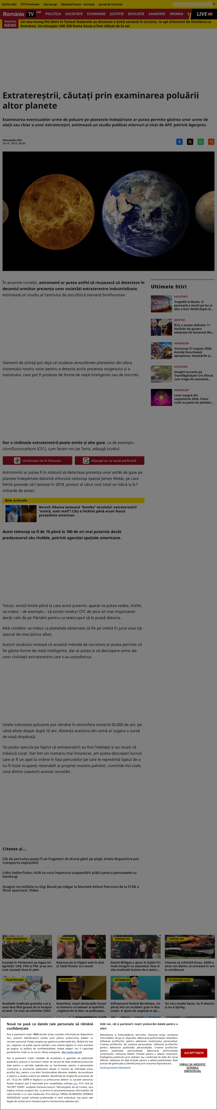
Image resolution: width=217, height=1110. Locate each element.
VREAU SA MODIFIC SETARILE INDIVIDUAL (192, 1067)
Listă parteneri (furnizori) (115, 1067)
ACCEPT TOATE (194, 1053)
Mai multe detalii (72, 1052)
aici (76, 1083)
